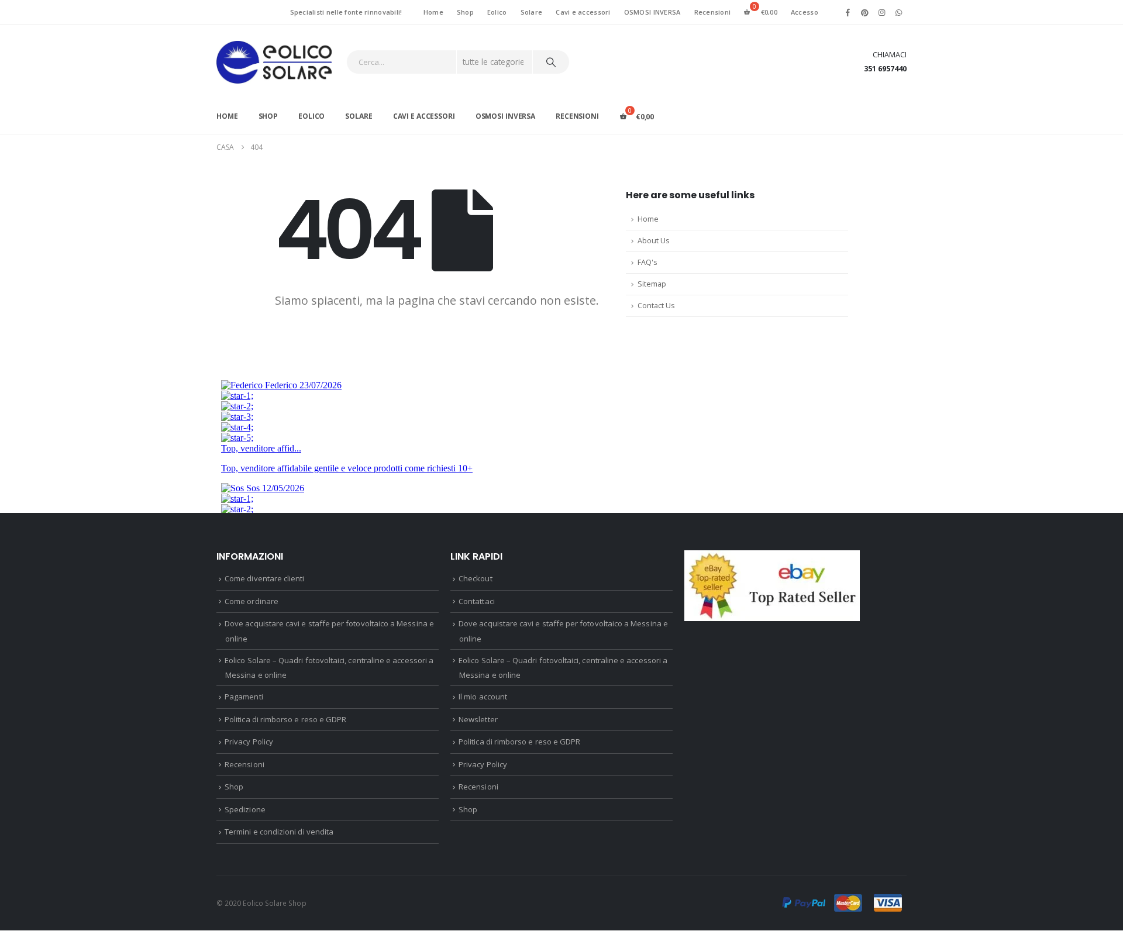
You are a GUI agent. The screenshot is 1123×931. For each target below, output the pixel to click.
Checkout (475, 578)
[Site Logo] (274, 62)
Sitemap (652, 284)
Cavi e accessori (583, 12)
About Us (654, 241)
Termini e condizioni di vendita (279, 831)
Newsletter (478, 719)
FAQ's (647, 262)
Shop (465, 12)
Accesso (804, 12)
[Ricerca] (551, 62)
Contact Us (656, 306)
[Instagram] (882, 12)
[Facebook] (847, 12)
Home (433, 12)
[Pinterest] (864, 12)
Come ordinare (251, 601)
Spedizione (245, 809)
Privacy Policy (249, 741)
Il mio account (483, 696)
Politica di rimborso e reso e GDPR (285, 719)
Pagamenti (244, 696)
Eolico (497, 12)
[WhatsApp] (899, 12)
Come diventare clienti (264, 578)
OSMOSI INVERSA (652, 12)
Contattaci (477, 601)
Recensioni (712, 12)
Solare (532, 12)
